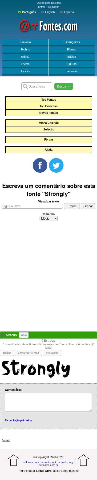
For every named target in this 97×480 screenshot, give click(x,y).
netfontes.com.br (48, 465)
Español (69, 12)
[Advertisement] (48, 277)
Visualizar (52, 352)
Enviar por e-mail (28, 352)
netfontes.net (48, 462)
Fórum (48, 139)
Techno (25, 49)
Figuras (72, 64)
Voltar (6, 440)
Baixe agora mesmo (66, 470)
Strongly (11, 335)
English (49, 12)
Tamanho (48, 214)
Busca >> (64, 86)
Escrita (25, 64)
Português (28, 12)
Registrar (53, 6)
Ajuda (49, 149)
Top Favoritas (49, 106)
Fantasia (25, 42)
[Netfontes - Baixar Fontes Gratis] (48, 26)
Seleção (48, 129)
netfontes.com (31, 462)
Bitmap (71, 49)
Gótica (25, 56)
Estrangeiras (72, 42)
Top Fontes (48, 99)
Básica (71, 56)
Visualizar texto (48, 201)
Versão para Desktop (48, 2)
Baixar (7, 352)
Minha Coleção (49, 123)
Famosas (71, 71)
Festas (25, 71)
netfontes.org (65, 462)
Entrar (41, 6)
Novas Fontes (48, 112)
